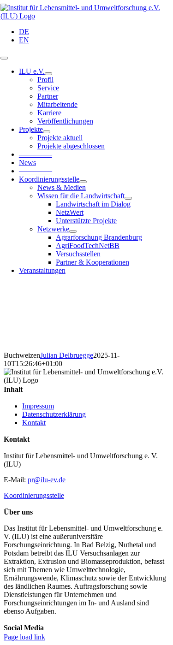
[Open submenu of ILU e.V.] (48, 73)
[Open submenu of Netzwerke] (73, 231)
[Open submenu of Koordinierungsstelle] (83, 181)
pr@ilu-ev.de (47, 480)
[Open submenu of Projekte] (46, 131)
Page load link (24, 637)
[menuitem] (24, 32)
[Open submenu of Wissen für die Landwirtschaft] (128, 198)
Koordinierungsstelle (34, 495)
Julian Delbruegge (66, 355)
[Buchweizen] (86, 316)
